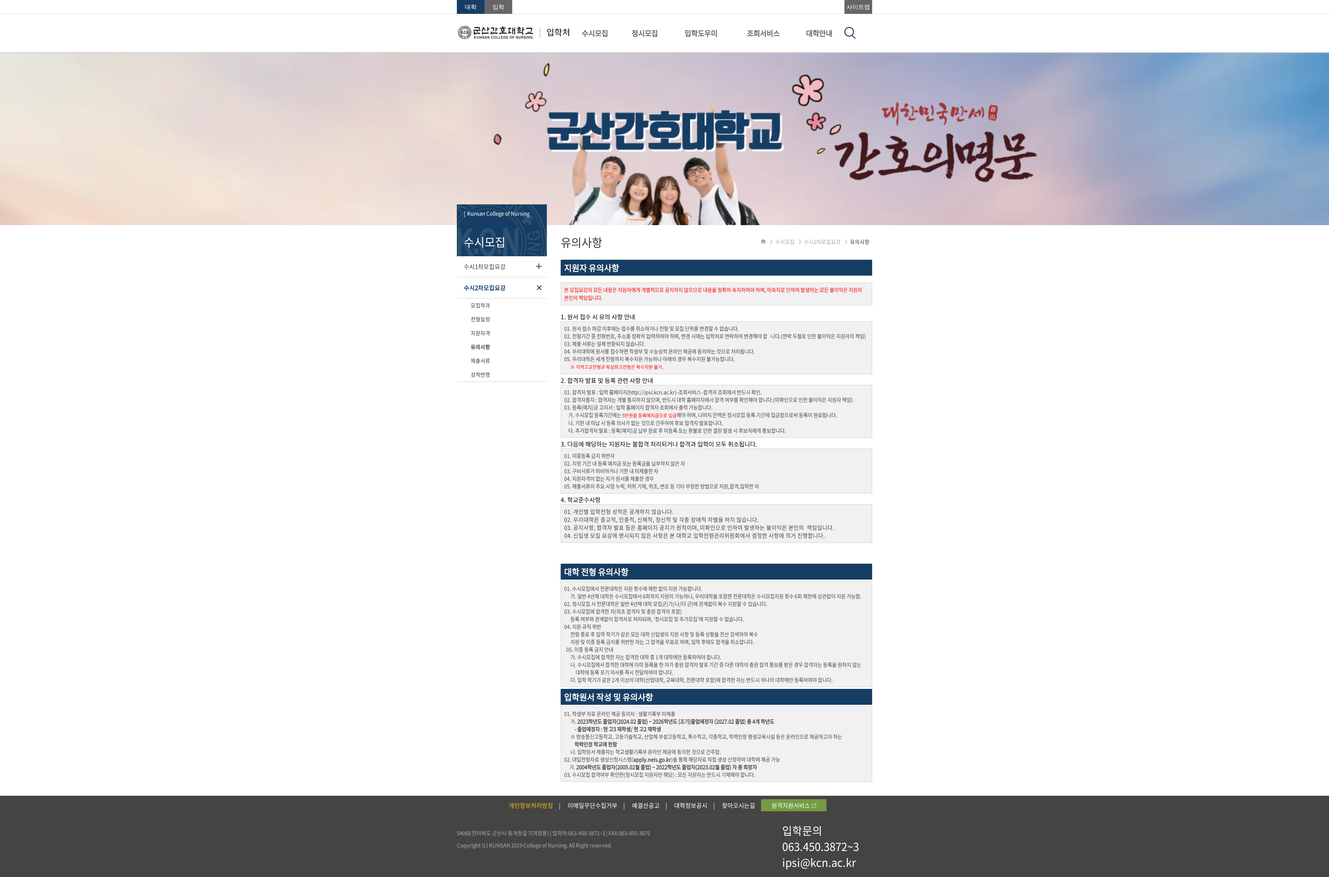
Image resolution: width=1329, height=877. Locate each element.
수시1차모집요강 (485, 266)
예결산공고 (646, 805)
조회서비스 (763, 33)
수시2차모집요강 (485, 287)
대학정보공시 (690, 805)
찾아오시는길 (738, 805)
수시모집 (595, 33)
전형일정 (480, 319)
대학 (471, 7)
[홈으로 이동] (763, 241)
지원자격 (480, 333)
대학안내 (819, 33)
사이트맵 (858, 7)
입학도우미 (701, 33)
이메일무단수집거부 (592, 805)
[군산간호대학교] (513, 37)
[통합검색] (850, 37)
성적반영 (480, 374)
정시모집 (645, 33)
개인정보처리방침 (531, 805)
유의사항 (480, 347)
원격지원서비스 (790, 805)
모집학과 (480, 305)
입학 (498, 7)
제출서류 (480, 360)
